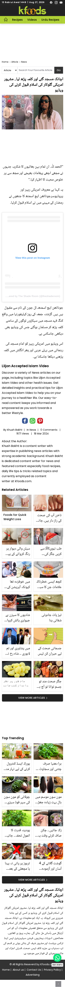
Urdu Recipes (50, 20)
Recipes (17, 20)
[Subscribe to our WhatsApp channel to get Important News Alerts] (57, 958)
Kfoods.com (47, 964)
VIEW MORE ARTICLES (31, 698)
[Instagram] (56, 2)
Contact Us (34, 970)
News (33, 430)
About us (18, 970)
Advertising (33, 975)
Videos (32, 20)
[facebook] (51, 2)
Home (6, 970)
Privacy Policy (52, 970)
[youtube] (61, 2)
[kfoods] (32, 10)
